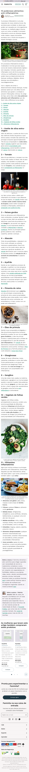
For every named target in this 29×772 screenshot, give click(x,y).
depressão (4, 283)
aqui (3, 580)
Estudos (4, 291)
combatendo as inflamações (13, 167)
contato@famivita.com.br (21, 764)
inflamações (12, 227)
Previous (3, 674)
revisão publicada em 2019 (17, 273)
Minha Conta (18, 4)
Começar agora (14, 697)
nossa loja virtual (17, 351)
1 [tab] (11, 674)
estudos (8, 144)
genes (5, 150)
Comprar (7, 669)
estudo (17, 199)
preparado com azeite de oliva (10, 208)
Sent (26, 715)
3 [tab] (17, 674)
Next (26, 674)
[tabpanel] (8, 651)
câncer (20, 150)
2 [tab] (14, 674)
